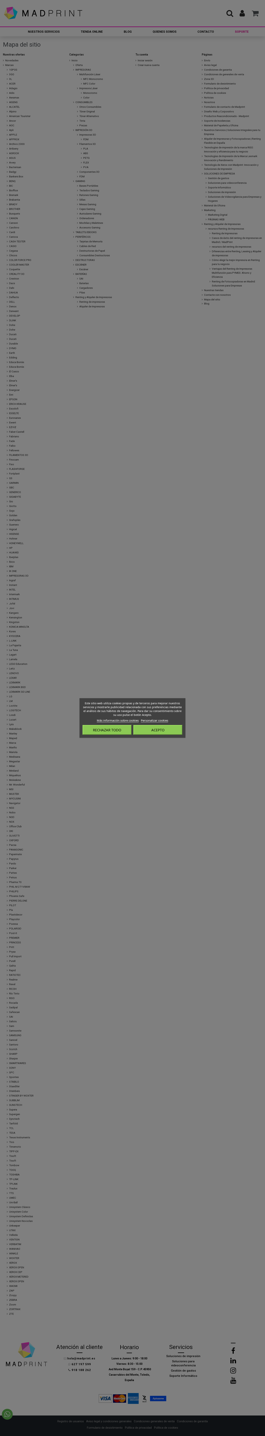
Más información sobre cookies (118, 720)
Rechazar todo (107, 730)
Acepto (158, 730)
